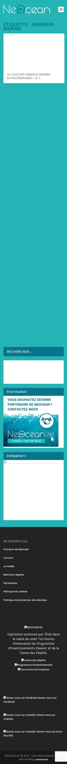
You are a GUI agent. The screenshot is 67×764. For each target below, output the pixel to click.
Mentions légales (13, 574)
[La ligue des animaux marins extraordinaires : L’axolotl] (33, 154)
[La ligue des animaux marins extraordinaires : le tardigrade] (33, 90)
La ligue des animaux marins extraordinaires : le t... (28, 76)
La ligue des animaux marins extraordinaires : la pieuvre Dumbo (29, 261)
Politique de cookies (15, 591)
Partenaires (10, 583)
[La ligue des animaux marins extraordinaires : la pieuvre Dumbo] (33, 235)
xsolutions (42, 759)
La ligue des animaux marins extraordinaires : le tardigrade (32, 102)
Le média (8, 566)
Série (32, 109)
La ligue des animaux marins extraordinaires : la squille (29, 313)
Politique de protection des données (25, 600)
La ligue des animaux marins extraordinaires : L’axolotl (29, 182)
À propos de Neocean (16, 549)
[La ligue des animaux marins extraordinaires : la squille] (33, 302)
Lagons (24, 109)
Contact (8, 557)
